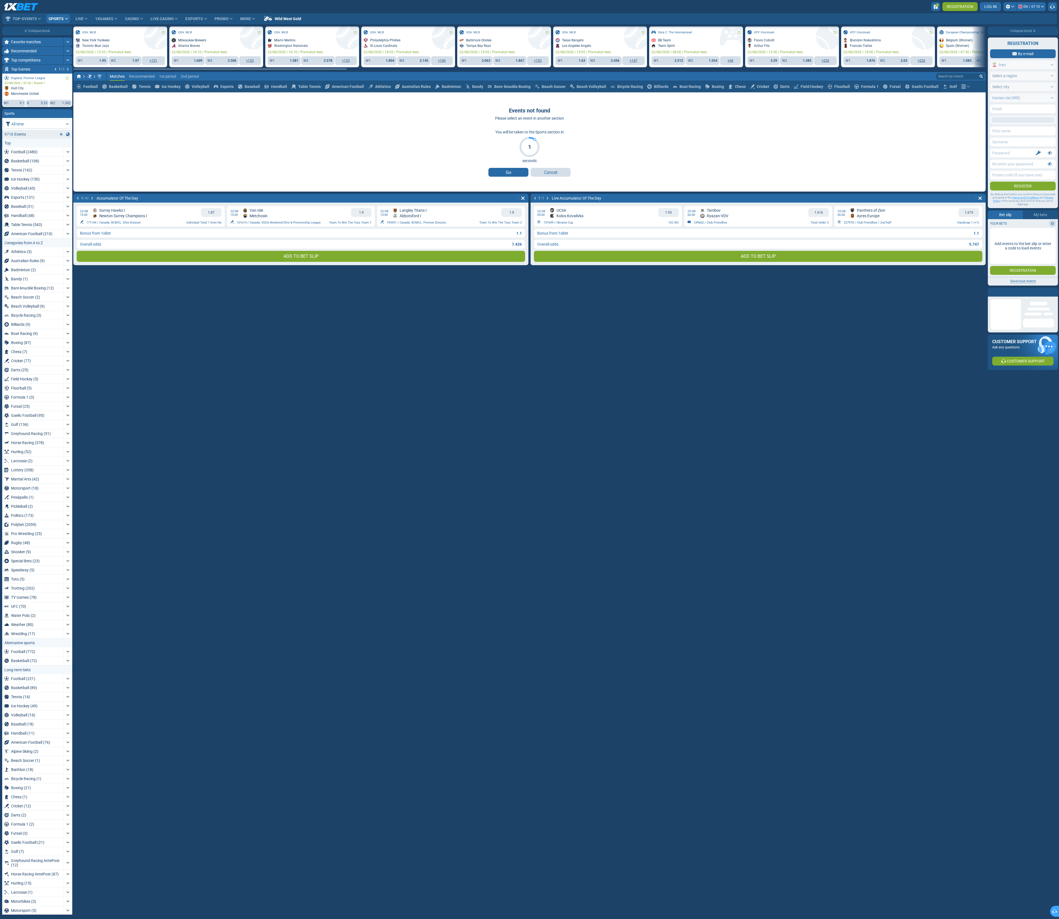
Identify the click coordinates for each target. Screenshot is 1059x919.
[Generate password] (1038, 153)
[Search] (981, 101)
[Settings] (1009, 6)
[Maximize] (67, 41)
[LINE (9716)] (79, 101)
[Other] (965, 112)
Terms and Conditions (1025, 197)
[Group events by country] (68, 134)
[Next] (68, 69)
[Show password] (1050, 153)
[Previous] (55, 69)
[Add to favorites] (67, 78)
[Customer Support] (1052, 6)
